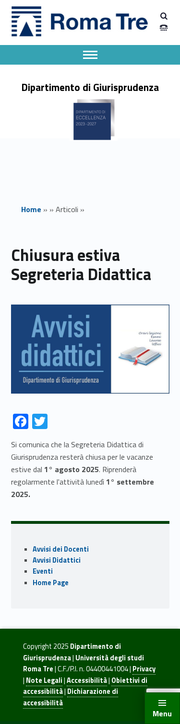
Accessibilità (87, 680)
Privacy (144, 669)
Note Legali (44, 680)
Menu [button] (162, 713)
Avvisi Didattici (57, 560)
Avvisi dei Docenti (61, 549)
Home (31, 209)
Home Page (51, 582)
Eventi (43, 571)
